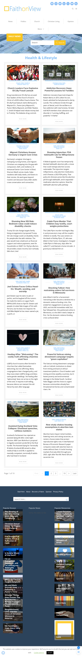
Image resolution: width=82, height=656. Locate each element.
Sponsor (49, 492)
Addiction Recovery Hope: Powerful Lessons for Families (59, 89)
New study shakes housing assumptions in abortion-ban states (59, 427)
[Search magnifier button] (67, 499)
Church (18, 83)
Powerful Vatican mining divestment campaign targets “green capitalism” (59, 356)
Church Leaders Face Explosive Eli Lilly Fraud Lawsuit (23, 89)
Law (28, 216)
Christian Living (57, 83)
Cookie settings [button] (39, 653)
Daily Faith (22, 281)
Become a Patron (38, 492)
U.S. (27, 84)
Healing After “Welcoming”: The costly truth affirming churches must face (23, 356)
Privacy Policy (58, 492)
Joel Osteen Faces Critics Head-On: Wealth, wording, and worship (23, 289)
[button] (72, 9)
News (24, 84)
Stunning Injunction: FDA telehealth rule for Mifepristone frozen (59, 154)
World (25, 148)
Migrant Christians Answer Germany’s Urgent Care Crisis (22, 153)
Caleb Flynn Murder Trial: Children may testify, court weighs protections (59, 223)
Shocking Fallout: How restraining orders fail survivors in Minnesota (59, 290)
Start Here (21, 492)
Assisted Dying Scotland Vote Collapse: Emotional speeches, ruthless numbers (23, 428)
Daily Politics (60, 146)
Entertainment (56, 216)
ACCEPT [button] (50, 653)
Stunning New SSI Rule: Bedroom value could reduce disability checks (23, 223)
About (28, 492)
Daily (22, 83)
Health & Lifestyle (59, 84)
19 (64, 473)
